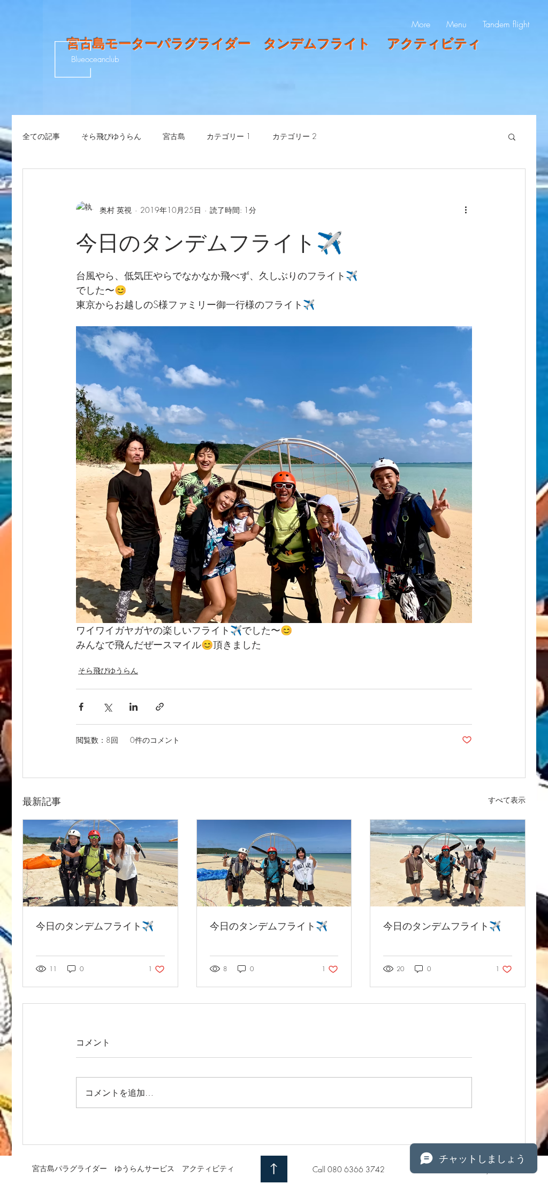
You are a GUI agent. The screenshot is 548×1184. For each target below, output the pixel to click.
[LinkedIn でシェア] (133, 707)
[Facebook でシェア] (81, 707)
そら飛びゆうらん (111, 136)
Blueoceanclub (95, 59)
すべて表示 (507, 800)
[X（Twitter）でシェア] (107, 707)
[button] (512, 136)
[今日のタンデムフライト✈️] (100, 863)
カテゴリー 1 (229, 136)
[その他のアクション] (465, 209)
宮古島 (174, 136)
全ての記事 (41, 136)
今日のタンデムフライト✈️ (95, 925)
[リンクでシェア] (160, 707)
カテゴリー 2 (294, 136)
